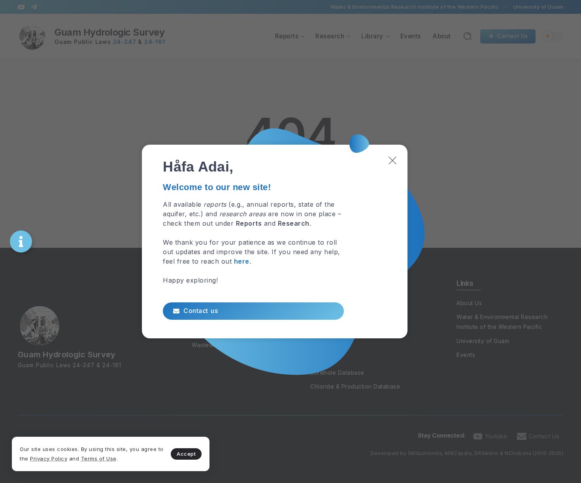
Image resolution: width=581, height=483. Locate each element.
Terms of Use (99, 458)
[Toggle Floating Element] (21, 241)
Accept (186, 454)
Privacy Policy (48, 458)
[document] (290, 241)
